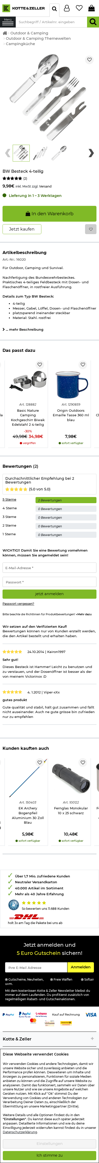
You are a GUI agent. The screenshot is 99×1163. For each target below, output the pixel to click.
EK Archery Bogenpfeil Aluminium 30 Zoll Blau (28, 815)
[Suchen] (93, 22)
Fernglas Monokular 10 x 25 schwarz (71, 810)
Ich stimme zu (50, 1155)
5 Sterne (9, 499)
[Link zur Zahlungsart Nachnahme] (66, 1023)
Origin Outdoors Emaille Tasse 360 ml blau (71, 415)
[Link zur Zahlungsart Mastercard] (33, 1020)
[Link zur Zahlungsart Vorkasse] (49, 1023)
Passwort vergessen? (18, 604)
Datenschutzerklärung (20, 1132)
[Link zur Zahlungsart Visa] (90, 1014)
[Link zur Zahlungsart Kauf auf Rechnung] (66, 1014)
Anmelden (82, 967)
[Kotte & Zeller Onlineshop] (23, 8)
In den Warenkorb (51, 214)
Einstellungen (50, 1143)
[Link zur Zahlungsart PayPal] (8, 1014)
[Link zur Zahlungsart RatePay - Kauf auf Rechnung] (41, 1014)
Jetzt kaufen (22, 229)
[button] (21, 153)
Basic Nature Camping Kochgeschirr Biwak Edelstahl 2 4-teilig (28, 417)
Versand (45, 186)
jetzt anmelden (49, 594)
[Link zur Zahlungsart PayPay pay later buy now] (24, 1014)
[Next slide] (91, 153)
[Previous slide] (7, 153)
